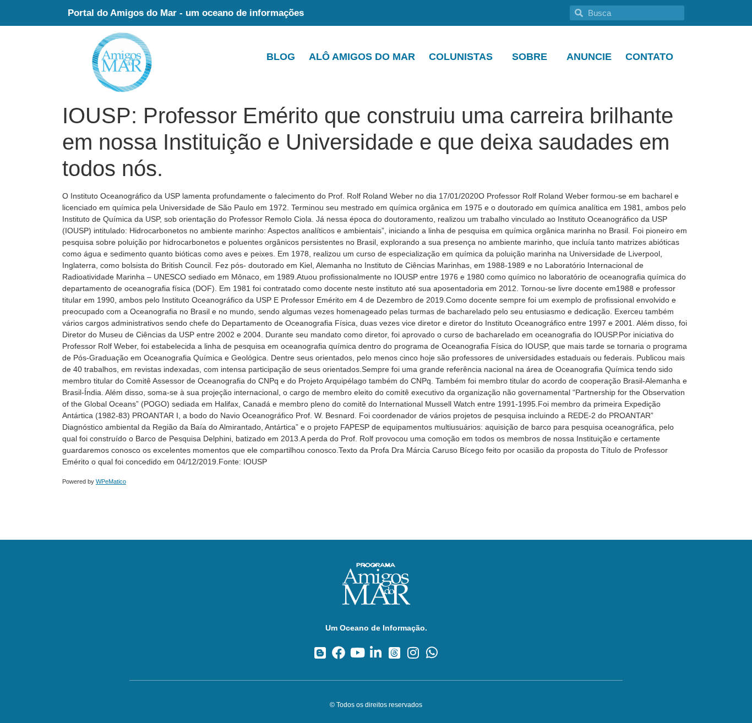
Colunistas (461, 56)
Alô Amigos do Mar (362, 56)
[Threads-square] (394, 653)
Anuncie (589, 56)
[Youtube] (358, 653)
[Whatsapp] (432, 653)
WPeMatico (111, 481)
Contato (649, 56)
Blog (280, 56)
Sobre (529, 56)
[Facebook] (339, 653)
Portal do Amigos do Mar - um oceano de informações (186, 13)
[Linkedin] (376, 653)
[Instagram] (413, 653)
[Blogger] (320, 653)
